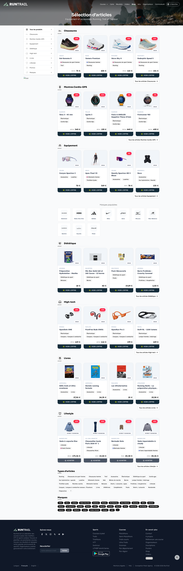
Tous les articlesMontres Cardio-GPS (142, 140)
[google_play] (63, 534)
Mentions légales (119, 566)
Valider (64, 550)
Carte (112, 4)
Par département (126, 548)
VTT (94, 542)
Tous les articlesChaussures (145, 81)
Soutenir (149, 558)
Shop (134, 4)
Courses (103, 4)
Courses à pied (99, 533)
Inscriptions (150, 545)
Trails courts (124, 539)
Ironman (122, 545)
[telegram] (59, 534)
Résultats (119, 4)
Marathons (123, 533)
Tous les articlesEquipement (145, 196)
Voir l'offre (70, 75)
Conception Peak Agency (144, 566)
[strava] (55, 534)
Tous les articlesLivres (147, 408)
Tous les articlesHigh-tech (146, 352)
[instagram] (50, 534)
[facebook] (42, 534)
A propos (149, 536)
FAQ (130, 566)
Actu (139, 4)
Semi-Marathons (125, 536)
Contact (149, 533)
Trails (95, 536)
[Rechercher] (177, 557)
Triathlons (97, 539)
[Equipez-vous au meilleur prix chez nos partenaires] (39, 78)
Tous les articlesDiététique (146, 296)
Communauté (160, 4)
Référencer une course (154, 539)
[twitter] (46, 534)
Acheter (70, 460)
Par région (123, 551)
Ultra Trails (123, 542)
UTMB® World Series (101, 548)
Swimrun (96, 545)
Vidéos (127, 4)
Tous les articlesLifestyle (146, 466)
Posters (149, 548)
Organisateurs (148, 4)
